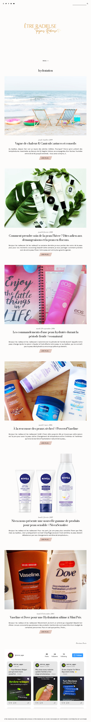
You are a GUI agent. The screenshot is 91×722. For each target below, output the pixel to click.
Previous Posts (81, 643)
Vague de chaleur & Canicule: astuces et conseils (45, 143)
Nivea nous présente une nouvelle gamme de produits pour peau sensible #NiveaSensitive (45, 523)
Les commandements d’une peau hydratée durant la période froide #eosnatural (45, 334)
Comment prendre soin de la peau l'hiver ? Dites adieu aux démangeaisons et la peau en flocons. (45, 237)
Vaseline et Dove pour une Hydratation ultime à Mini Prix (45, 617)
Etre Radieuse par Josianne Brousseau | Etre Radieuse (24, 719)
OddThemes (64, 719)
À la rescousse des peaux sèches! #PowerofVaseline (45, 428)
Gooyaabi (83, 719)
